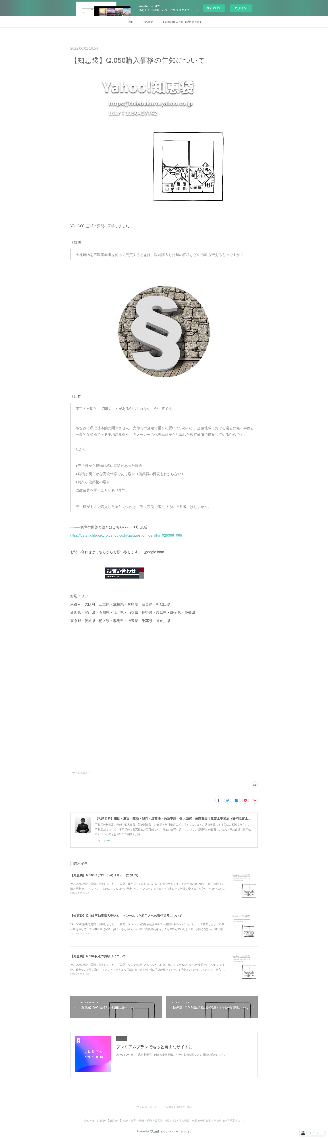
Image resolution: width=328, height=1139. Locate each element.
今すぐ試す (214, 8)
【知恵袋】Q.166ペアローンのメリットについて (104, 875)
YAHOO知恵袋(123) (80, 772)
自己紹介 (148, 21)
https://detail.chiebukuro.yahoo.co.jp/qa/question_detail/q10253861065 (126, 535)
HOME (130, 21)
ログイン (241, 8)
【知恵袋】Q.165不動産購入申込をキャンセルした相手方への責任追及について (126, 915)
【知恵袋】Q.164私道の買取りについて (98, 956)
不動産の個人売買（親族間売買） (182, 21)
